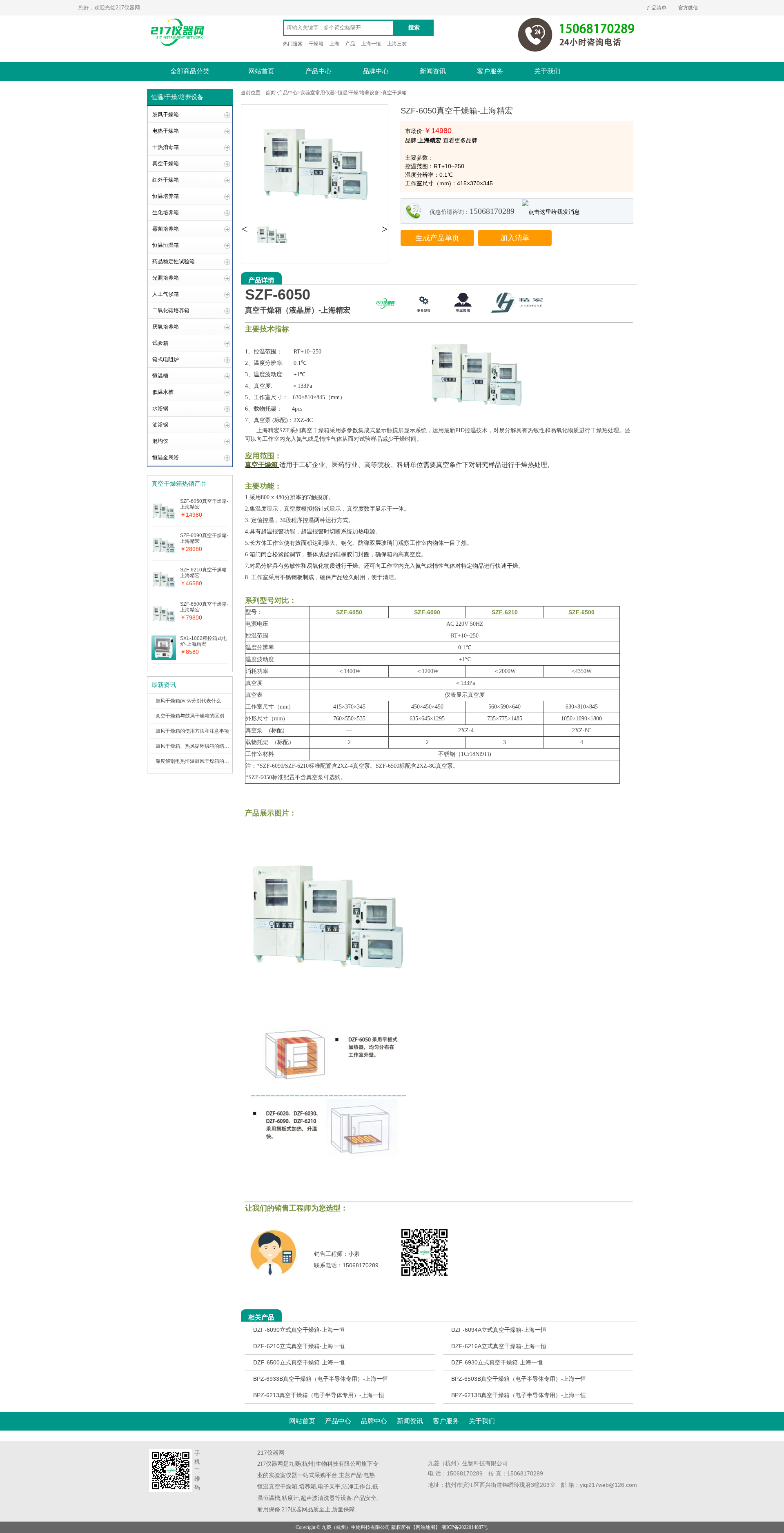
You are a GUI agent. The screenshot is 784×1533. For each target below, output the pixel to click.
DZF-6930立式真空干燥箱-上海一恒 (497, 1362)
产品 (350, 44)
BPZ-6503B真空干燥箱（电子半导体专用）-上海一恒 (518, 1378)
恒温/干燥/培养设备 (358, 93)
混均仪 (160, 441)
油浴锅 (160, 425)
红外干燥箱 (165, 180)
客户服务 (490, 71)
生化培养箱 (165, 212)
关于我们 (547, 71)
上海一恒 (371, 44)
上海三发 (397, 44)
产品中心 (318, 71)
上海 (334, 44)
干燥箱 (316, 44)
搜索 (414, 27)
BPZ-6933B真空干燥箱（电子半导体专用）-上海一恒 (320, 1378)
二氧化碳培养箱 (170, 310)
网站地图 (425, 1527)
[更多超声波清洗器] (423, 316)
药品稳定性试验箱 (173, 261)
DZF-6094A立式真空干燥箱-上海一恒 (498, 1329)
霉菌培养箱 (165, 229)
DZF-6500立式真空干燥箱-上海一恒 (299, 1362)
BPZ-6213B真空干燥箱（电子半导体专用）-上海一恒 (518, 1395)
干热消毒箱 (165, 147)
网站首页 (261, 71)
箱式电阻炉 (165, 359)
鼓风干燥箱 (165, 114)
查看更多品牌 (460, 140)
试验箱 (160, 343)
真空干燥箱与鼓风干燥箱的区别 (190, 716)
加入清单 (515, 238)
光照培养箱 (165, 278)
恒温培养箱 (165, 196)
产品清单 (656, 8)
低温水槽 (163, 392)
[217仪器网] (385, 316)
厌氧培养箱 (165, 327)
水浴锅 (160, 408)
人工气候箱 (165, 294)
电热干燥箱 (165, 131)
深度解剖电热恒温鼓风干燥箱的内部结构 (200, 761)
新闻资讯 (433, 71)
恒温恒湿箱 (165, 245)
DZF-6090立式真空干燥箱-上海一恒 (299, 1329)
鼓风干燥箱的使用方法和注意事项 (192, 731)
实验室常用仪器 (318, 93)
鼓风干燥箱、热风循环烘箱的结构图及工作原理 (207, 746)
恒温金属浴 (165, 457)
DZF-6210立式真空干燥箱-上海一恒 (299, 1346)
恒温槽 (160, 376)
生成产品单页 (437, 238)
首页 (270, 93)
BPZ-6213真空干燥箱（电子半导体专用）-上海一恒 (318, 1395)
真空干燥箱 (165, 163)
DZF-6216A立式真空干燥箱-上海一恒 (498, 1346)
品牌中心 (376, 71)
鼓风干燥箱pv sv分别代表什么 (188, 701)
